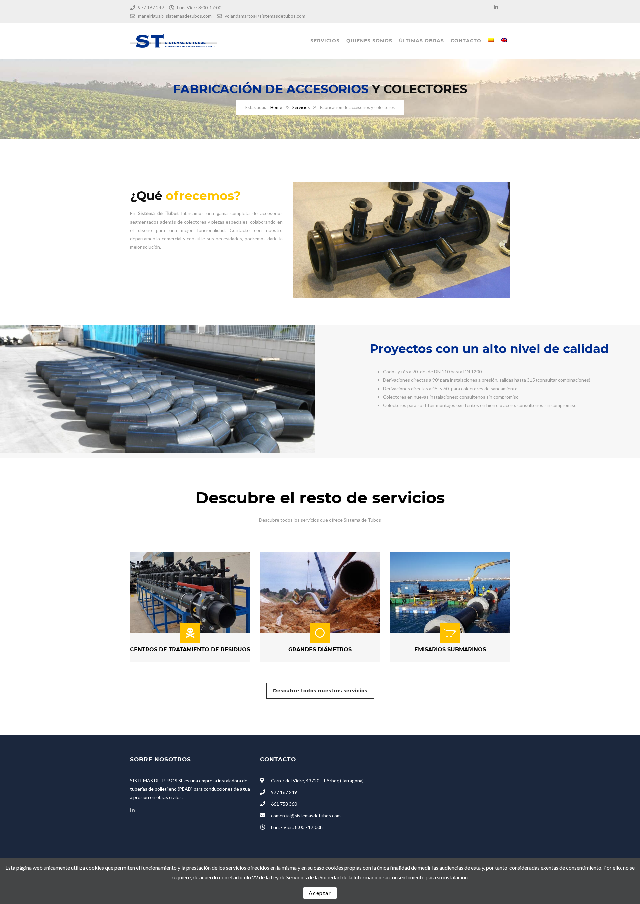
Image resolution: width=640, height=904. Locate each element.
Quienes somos (369, 41)
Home (276, 107)
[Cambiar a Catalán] (491, 40)
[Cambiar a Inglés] (504, 40)
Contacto (466, 41)
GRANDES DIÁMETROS (320, 649)
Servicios (325, 41)
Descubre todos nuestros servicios (320, 691)
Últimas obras (421, 41)
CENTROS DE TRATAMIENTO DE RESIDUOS (190, 649)
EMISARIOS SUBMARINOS (450, 649)
